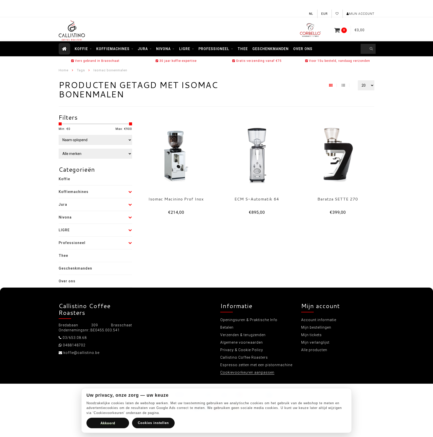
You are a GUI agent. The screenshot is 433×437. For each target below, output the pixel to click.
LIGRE (184, 49)
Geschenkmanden (270, 49)
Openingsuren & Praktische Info (248, 320)
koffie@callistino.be (81, 353)
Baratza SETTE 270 (337, 199)
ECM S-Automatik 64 (257, 199)
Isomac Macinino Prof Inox (176, 199)
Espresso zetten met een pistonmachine (256, 365)
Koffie (81, 49)
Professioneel (214, 49)
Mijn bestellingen (316, 327)
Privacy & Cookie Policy (241, 350)
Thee (243, 49)
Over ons (302, 49)
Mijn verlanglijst (315, 342)
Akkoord (107, 423)
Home (63, 70)
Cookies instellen (153, 423)
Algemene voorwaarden (241, 342)
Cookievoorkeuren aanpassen (247, 372)
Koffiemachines (113, 49)
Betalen (227, 327)
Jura (143, 49)
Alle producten (314, 350)
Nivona (163, 49)
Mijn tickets (311, 335)
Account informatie (318, 320)
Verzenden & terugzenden (243, 335)
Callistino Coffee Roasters (244, 357)
